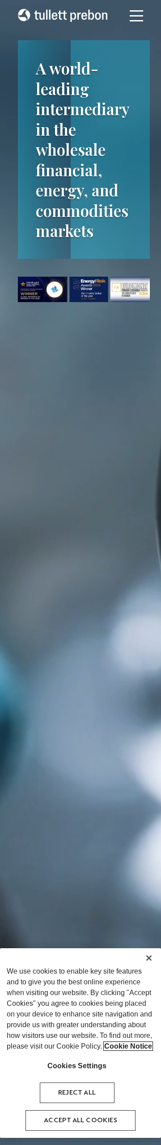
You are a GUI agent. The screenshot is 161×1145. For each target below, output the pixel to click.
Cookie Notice (128, 1046)
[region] (80, 1043)
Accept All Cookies (80, 1120)
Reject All (77, 1092)
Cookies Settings (77, 1066)
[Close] (149, 958)
